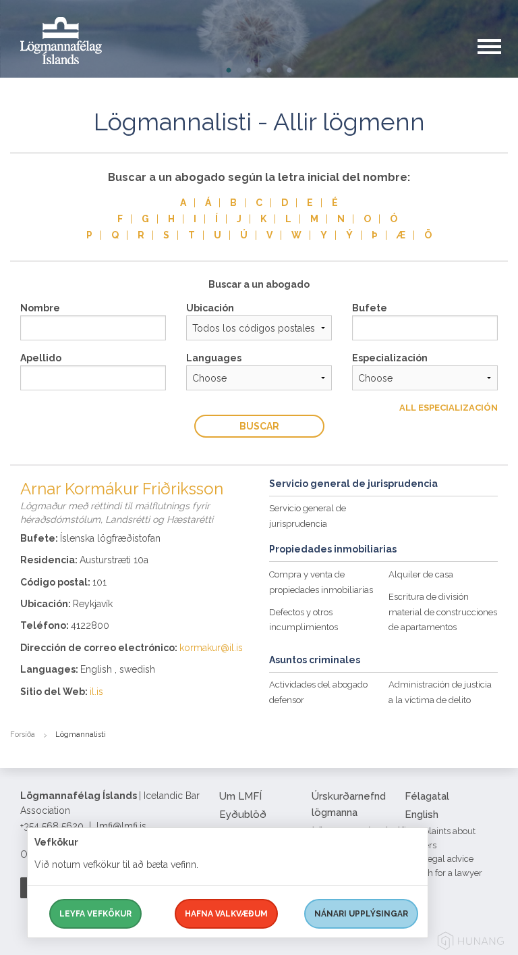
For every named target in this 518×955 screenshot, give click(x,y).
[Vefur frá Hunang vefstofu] (471, 943)
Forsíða (22, 734)
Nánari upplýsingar (361, 914)
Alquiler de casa (420, 574)
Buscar (259, 426)
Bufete (369, 308)
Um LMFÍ (240, 796)
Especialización (390, 358)
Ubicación (210, 308)
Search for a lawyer (443, 873)
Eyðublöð (242, 814)
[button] (498, 60)
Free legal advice (439, 859)
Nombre (40, 308)
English (421, 814)
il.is (96, 691)
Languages (213, 358)
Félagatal (427, 796)
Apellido (40, 358)
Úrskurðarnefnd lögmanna (349, 804)
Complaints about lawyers (440, 838)
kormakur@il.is (211, 647)
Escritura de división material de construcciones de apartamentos (442, 612)
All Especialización (448, 408)
